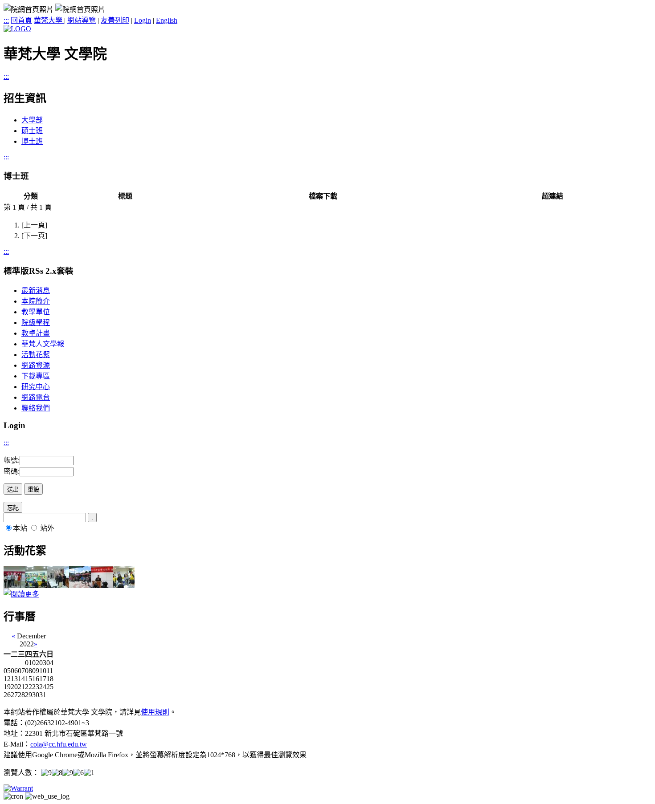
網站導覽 (81, 20)
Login (142, 20)
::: (6, 20)
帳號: (12, 460)
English (166, 20)
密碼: (12, 471)
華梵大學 (49, 20)
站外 (47, 528)
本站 (20, 528)
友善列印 (115, 20)
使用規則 (155, 712)
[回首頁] (17, 28)
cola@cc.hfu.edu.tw (58, 744)
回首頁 (21, 20)
